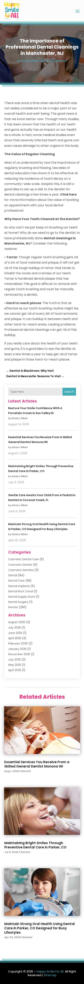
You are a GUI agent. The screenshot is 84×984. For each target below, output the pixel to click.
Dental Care (16, 581)
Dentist (62, 61)
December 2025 (19, 654)
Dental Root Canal (20, 591)
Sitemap (50, 975)
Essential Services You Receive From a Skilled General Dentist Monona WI (36, 764)
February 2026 (18, 643)
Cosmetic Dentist (20, 565)
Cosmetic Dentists (21, 570)
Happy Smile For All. (50, 971)
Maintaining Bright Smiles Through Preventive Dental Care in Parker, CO (35, 845)
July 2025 (14, 659)
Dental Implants (19, 586)
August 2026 (16, 622)
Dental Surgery (18, 602)
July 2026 (14, 628)
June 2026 (15, 633)
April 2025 (14, 670)
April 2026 (14, 638)
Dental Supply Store (21, 597)
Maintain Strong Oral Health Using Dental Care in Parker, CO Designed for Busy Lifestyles (39, 928)
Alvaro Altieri (30, 61)
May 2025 (14, 665)
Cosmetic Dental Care (23, 559)
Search (69, 392)
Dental (12, 575)
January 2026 (17, 649)
